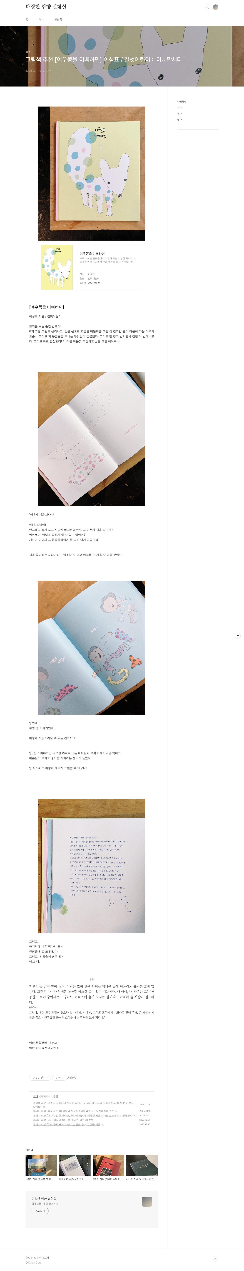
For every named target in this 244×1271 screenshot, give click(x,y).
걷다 (179, 107)
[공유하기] (42, 1077)
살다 (179, 119)
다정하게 (181, 101)
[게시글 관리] (47, 1077)
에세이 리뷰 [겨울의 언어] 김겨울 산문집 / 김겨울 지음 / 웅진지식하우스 (73, 1110)
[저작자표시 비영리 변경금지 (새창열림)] (71, 1077)
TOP (215, 1259)
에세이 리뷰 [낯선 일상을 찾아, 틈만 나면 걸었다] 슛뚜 (63, 1119)
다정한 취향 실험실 (46, 6)
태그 (41, 19)
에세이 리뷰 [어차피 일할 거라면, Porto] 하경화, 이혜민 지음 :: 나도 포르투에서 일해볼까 (82, 1115)
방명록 (58, 19)
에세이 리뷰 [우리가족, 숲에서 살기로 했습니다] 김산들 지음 (66, 1124)
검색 (207, 7)
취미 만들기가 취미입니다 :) (45, 1203)
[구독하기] (237, 635)
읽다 (35, 1096)
